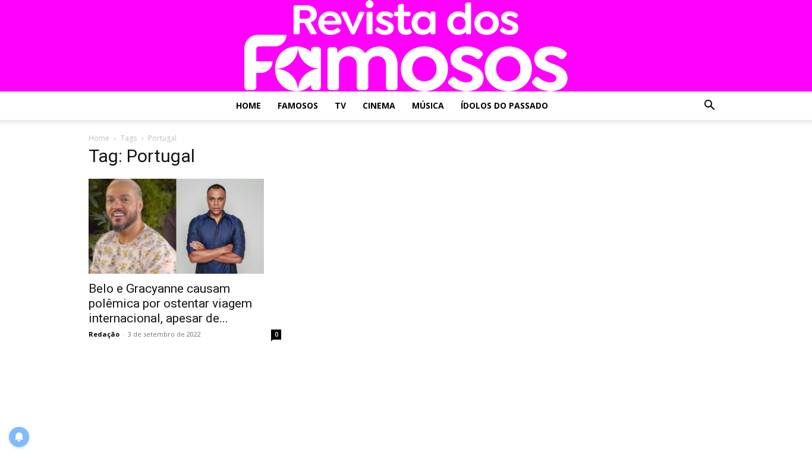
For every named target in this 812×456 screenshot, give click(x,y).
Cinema (379, 105)
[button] (709, 106)
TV (340, 105)
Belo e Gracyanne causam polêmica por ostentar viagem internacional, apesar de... (170, 303)
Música (428, 105)
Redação (104, 334)
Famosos (298, 105)
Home (248, 105)
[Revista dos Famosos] (406, 45)
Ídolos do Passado (504, 105)
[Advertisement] (627, 224)
